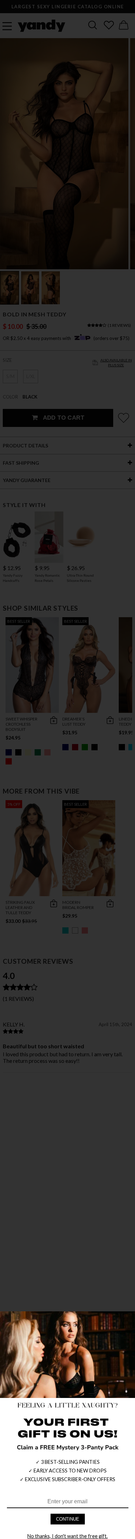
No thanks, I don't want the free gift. (67, 1536)
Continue (67, 1519)
